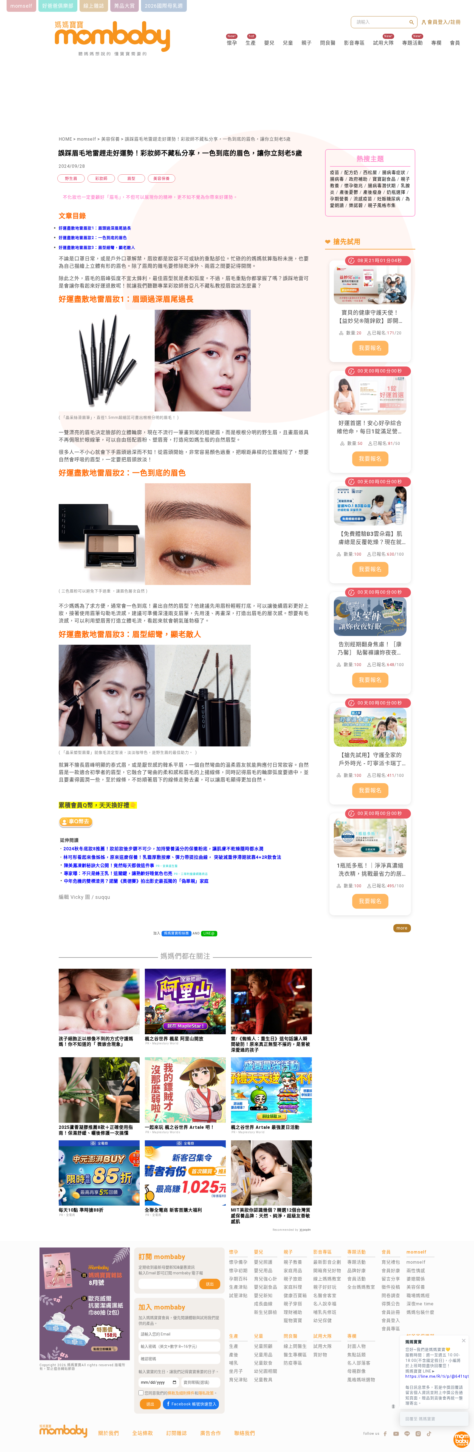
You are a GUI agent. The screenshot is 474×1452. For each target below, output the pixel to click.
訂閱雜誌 (176, 1433)
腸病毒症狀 (393, 172)
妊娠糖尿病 (388, 198)
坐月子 (236, 1371)
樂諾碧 (356, 205)
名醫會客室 (325, 1295)
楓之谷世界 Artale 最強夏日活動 (265, 1127)
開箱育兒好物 (327, 1270)
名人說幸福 (325, 1303)
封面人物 (356, 1346)
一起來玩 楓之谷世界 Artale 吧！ (180, 1127)
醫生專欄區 (295, 1354)
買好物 (320, 1354)
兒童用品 (263, 1354)
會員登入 (391, 1320)
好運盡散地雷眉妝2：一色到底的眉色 (93, 237)
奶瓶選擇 (396, 192)
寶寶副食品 (384, 179)
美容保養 (110, 139)
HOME (65, 139)
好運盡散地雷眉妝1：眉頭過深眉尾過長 (95, 228)
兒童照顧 (263, 1346)
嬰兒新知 (263, 1295)
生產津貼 (238, 1287)
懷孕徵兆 (353, 185)
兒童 (288, 43)
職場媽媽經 (418, 1295)
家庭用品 (293, 1270)
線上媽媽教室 (327, 1278)
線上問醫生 (295, 1346)
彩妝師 (101, 178)
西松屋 (370, 172)
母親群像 (356, 1371)
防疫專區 (293, 1363)
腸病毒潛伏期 (382, 185)
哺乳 (233, 1363)
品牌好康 (356, 1270)
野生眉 (71, 178)
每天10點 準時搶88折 (81, 1210)
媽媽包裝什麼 (421, 1312)
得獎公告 (391, 1303)
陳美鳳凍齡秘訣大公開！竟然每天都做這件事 (106, 865)
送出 (210, 1284)
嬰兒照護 (263, 1262)
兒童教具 (263, 1379)
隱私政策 (206, 1393)
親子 (306, 43)
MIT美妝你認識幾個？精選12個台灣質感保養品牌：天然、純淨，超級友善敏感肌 (271, 1215)
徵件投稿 (391, 1287)
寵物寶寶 (293, 1320)
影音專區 (354, 43)
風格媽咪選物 (361, 1379)
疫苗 (334, 172)
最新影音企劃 (327, 1262)
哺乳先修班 (325, 1312)
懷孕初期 (238, 1270)
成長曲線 (263, 1303)
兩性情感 (416, 1270)
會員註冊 (391, 1312)
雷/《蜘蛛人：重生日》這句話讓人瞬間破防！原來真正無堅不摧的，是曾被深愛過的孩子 (270, 1044)
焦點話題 (356, 1354)
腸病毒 (337, 179)
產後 (233, 1354)
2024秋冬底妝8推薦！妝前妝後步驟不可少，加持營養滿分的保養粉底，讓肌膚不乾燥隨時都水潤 (163, 848)
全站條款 (142, 1433)
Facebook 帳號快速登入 (194, 1404)
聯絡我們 (244, 1433)
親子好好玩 (325, 1287)
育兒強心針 (265, 1278)
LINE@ (209, 933)
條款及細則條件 (181, 1393)
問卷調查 (391, 1295)
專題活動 (412, 43)
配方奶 (351, 172)
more (402, 928)
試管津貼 (238, 1295)
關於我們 (108, 1433)
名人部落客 (359, 1363)
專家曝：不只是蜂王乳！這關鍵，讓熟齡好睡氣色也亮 (116, 873)
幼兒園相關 (265, 1371)
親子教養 (293, 1262)
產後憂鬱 (349, 192)
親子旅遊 (293, 1278)
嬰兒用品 (263, 1270)
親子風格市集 (382, 205)
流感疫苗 (363, 198)
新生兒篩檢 (265, 1312)
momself (86, 139)
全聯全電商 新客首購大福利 (173, 1210)
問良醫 (328, 43)
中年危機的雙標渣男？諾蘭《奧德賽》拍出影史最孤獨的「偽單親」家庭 (134, 881)
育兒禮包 (391, 1262)
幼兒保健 (322, 1320)
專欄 (436, 43)
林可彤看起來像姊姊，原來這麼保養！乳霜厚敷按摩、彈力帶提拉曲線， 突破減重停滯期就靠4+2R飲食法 (172, 857)
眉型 (131, 178)
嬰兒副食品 (265, 1287)
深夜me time (420, 1303)
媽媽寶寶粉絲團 (176, 933)
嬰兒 (269, 43)
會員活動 (356, 1278)
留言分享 (391, 1278)
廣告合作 (210, 1433)
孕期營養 (339, 198)
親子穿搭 (293, 1303)
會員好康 (391, 1270)
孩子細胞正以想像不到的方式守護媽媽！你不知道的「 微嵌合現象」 (96, 1041)
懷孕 (232, 43)
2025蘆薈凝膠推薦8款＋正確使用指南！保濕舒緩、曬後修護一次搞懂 (96, 1130)
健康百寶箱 (295, 1295)
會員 (455, 43)
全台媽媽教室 (361, 1287)
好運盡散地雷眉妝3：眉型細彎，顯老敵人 (97, 247)
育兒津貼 (238, 1379)
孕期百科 (238, 1278)
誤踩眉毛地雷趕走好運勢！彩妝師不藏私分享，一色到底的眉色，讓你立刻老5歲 (208, 139)
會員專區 (391, 1328)
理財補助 (293, 1312)
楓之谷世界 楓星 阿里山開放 (174, 1038)
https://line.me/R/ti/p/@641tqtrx (434, 1376)
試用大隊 (383, 43)
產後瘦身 (372, 192)
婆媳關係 (416, 1278)
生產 (251, 43)
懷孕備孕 (238, 1262)
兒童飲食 (263, 1363)
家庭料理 (293, 1287)
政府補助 (358, 179)
